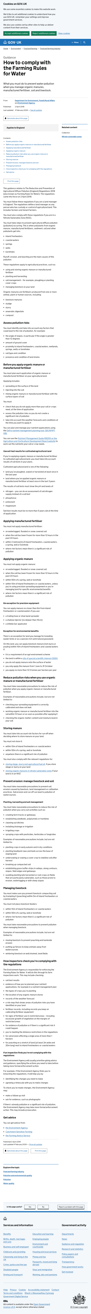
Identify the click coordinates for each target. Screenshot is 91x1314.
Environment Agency (26, 103)
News (64, 1239)
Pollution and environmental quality (17, 1175)
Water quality (8, 1183)
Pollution (7, 1179)
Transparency (68, 1262)
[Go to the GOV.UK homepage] (12, 42)
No (45, 1207)
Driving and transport (13, 1274)
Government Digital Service (15, 1296)
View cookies (64, 33)
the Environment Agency (17, 1128)
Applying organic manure (15, 151)
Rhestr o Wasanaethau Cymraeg (39, 1293)
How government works (72, 1267)
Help (5, 1289)
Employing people (41, 1239)
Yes (32, 1207)
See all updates (36, 110)
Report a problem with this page (71, 1207)
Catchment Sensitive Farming (19, 1131)
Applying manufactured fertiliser (18, 148)
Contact (55, 1289)
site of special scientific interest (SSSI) (40, 658)
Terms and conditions (13, 1293)
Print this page (13, 181)
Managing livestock (13, 166)
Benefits (7, 1234)
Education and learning (43, 1234)
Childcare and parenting (14, 1252)
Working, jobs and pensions (45, 1274)
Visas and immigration (42, 1269)
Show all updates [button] (35, 1144)
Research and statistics (72, 1249)
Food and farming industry (50, 48)
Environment (16, 48)
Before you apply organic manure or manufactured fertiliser (28, 144)
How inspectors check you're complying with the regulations (29, 169)
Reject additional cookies (44, 33)
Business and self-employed (16, 1246)
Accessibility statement (38, 1289)
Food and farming (30, 48)
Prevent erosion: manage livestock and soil (22, 163)
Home (5, 48)
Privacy (13, 1289)
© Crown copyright (79, 1307)
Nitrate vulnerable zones (72, 137)
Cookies (22, 1289)
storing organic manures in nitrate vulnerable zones (29, 771)
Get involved (67, 1272)
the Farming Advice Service (18, 1135)
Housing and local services (45, 1252)
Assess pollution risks (14, 141)
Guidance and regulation (73, 1244)
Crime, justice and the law (15, 1264)
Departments (68, 1234)
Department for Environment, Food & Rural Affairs (35, 100)
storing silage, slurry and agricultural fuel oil (25, 764)
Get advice (10, 172)
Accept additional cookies (16, 33)
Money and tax (39, 1257)
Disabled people (10, 1269)
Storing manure (12, 159)
